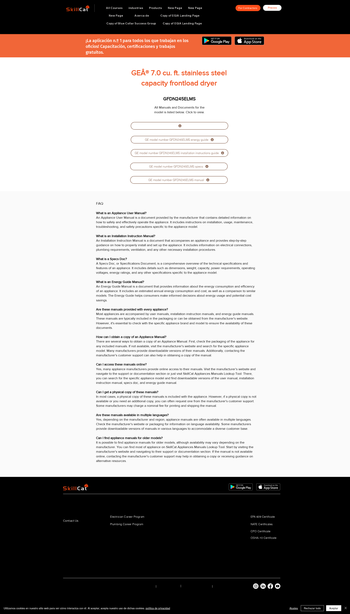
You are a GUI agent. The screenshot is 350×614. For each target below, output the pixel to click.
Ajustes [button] (293, 608)
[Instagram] (255, 586)
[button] (135, 8)
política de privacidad (158, 608)
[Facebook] (270, 586)
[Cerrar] (345, 608)
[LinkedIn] (263, 586)
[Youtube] (277, 586)
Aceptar (333, 608)
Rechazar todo (312, 608)
